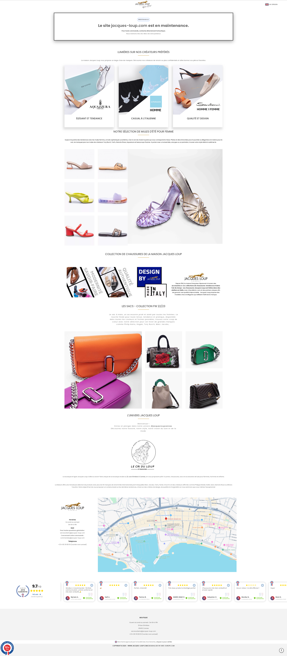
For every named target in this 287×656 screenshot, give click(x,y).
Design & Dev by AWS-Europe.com (161, 646)
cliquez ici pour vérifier (164, 642)
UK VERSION (273, 4)
